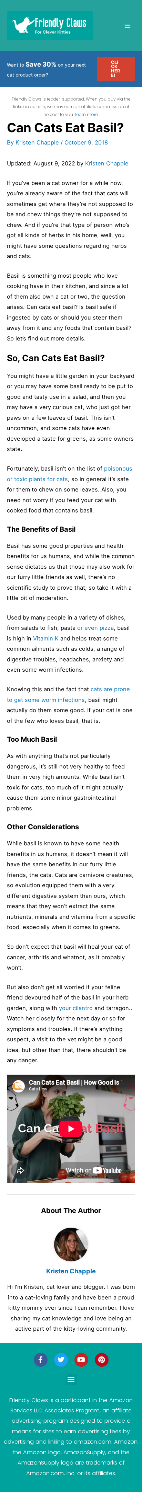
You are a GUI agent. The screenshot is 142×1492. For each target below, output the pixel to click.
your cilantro (76, 1008)
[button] (116, 69)
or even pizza (95, 627)
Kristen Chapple (107, 163)
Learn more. (87, 114)
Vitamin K (46, 638)
